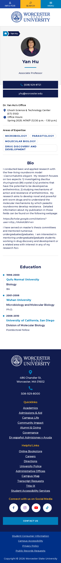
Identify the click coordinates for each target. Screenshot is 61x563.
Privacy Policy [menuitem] (30, 545)
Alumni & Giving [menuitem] (30, 427)
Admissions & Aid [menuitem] (30, 412)
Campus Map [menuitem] (31, 476)
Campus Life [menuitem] (30, 417)
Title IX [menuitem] (30, 485)
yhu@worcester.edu (30, 93)
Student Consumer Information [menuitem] (30, 536)
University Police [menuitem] (30, 466)
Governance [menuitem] (30, 432)
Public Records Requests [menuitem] (30, 550)
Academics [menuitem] (30, 408)
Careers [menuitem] (30, 456)
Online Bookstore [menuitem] (30, 451)
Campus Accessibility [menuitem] (30, 540)
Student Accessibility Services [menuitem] (30, 490)
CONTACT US (30, 521)
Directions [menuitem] (30, 461)
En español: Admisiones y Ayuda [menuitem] (30, 437)
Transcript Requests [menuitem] (30, 481)
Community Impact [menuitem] (30, 422)
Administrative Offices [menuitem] (30, 471)
